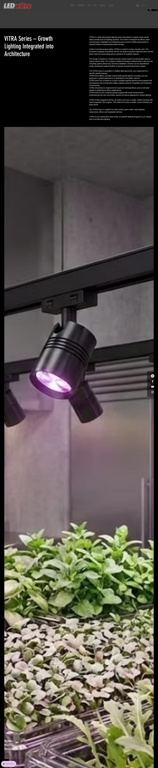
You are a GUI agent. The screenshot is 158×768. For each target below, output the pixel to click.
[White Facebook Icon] (152, 381)
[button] (72, 5)
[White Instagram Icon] (152, 392)
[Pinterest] (152, 376)
